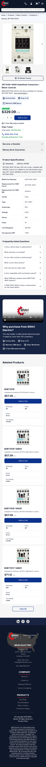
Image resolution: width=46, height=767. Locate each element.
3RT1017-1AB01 (24, 571)
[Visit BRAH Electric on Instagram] (28, 621)
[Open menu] (42, 3)
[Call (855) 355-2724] (25, 3)
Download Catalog (23, 708)
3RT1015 (22, 392)
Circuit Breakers (23, 702)
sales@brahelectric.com (23, 662)
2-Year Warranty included (14, 123)
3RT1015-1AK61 (24, 511)
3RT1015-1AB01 (24, 452)
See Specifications (20, 93)
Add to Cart (22, 118)
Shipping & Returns (24, 684)
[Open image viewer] (23, 43)
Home (3, 15)
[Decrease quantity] (4, 117)
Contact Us (24, 680)
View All (23, 609)
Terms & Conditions (24, 688)
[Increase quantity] (11, 117)
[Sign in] (31, 3)
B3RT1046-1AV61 (31, 179)
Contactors (33, 15)
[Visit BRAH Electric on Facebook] (23, 621)
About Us (24, 676)
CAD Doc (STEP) (23, 164)
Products (11, 15)
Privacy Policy (23, 721)
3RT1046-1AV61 (30, 185)
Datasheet (9, 164)
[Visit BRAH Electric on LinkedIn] (18, 621)
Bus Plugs (23, 699)
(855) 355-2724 (11, 134)
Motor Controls (21, 15)
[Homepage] (5, 3)
